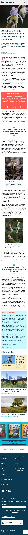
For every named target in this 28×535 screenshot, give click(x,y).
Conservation (3, 53)
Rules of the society (19, 470)
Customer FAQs (18, 461)
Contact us (17, 458)
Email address (4, 504)
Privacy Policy (15, 512)
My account (3, 482)
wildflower (22, 449)
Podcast (3, 470)
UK (13, 393)
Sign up (14, 107)
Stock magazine (4, 484)
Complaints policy (18, 465)
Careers (3, 486)
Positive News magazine (6, 479)
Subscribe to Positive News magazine (14, 442)
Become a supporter (5, 477)
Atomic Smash (12, 530)
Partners (3, 474)
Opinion (3, 468)
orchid (11, 449)
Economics (3, 465)
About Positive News (19, 456)
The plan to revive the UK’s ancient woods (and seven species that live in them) (20, 360)
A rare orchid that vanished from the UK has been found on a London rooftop (13, 390)
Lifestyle (3, 461)
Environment (9, 53)
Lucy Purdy (7, 50)
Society (2, 456)
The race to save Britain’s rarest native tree (13, 414)
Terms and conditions (19, 468)
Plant (16, 449)
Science (14, 53)
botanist (5, 449)
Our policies (17, 463)
